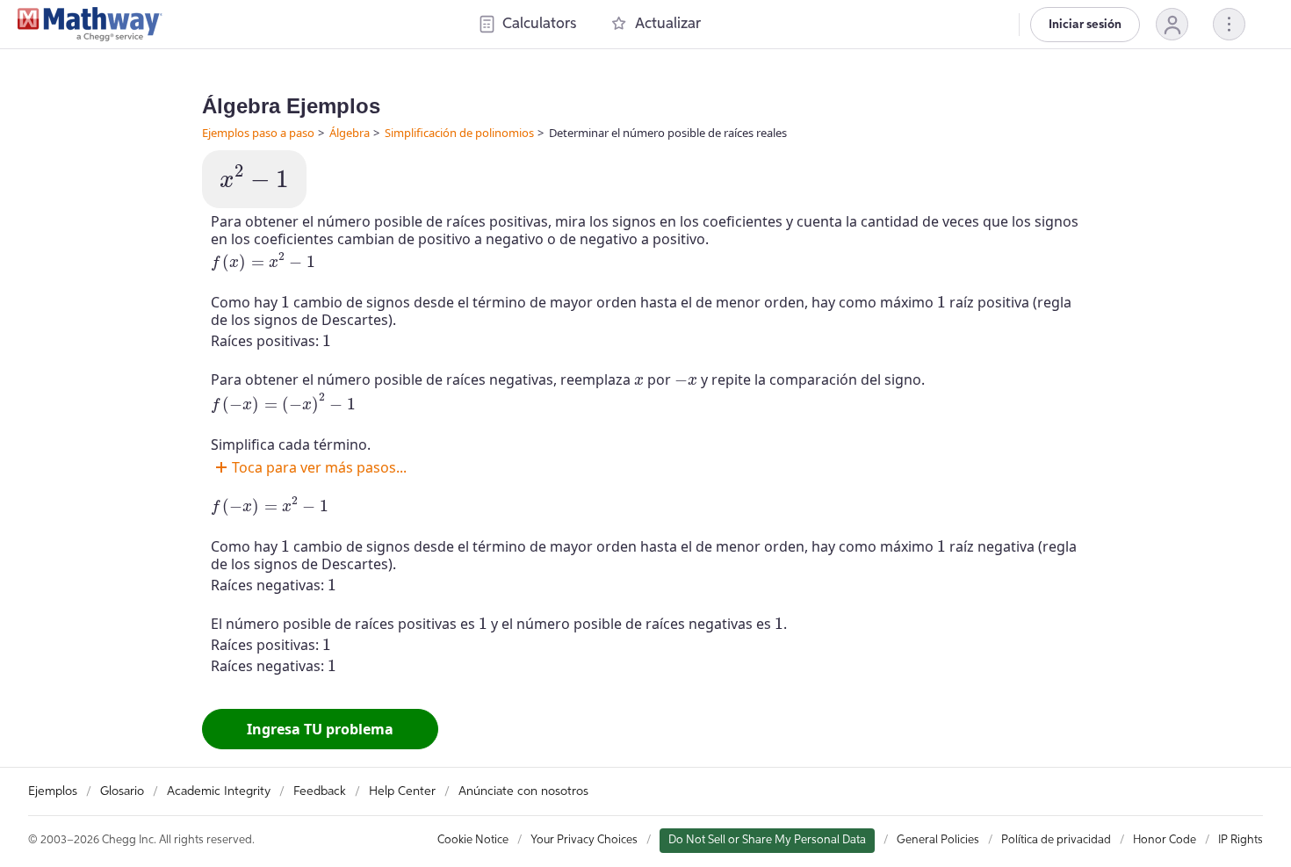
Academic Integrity (218, 791)
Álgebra (349, 133)
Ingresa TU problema (320, 729)
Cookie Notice (472, 840)
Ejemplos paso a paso (258, 133)
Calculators (539, 24)
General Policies (938, 840)
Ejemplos (52, 791)
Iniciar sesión (1085, 24)
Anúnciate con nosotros (523, 791)
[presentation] (254, 177)
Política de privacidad (1056, 840)
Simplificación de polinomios (459, 133)
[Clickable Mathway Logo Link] (90, 24)
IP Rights (1240, 840)
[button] (1172, 24)
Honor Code (1164, 840)
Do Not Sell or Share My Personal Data (767, 840)
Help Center (402, 791)
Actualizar (668, 24)
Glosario (122, 791)
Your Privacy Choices (584, 840)
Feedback (319, 791)
